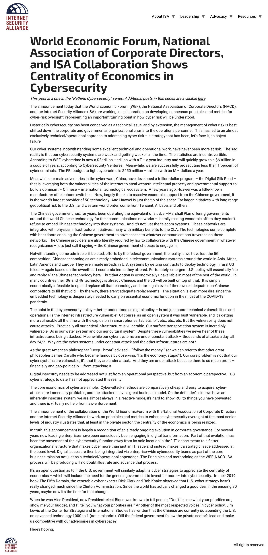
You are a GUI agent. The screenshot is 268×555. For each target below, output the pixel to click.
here (201, 98)
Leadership (189, 16)
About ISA (160, 16)
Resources (247, 16)
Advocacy (218, 16)
